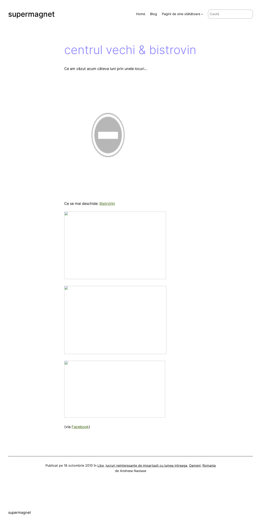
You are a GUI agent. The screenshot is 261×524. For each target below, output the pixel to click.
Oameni (195, 465)
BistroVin (107, 203)
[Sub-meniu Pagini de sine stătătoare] (202, 14)
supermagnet (31, 14)
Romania (209, 465)
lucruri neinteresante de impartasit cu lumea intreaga (146, 465)
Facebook (80, 427)
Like (100, 465)
